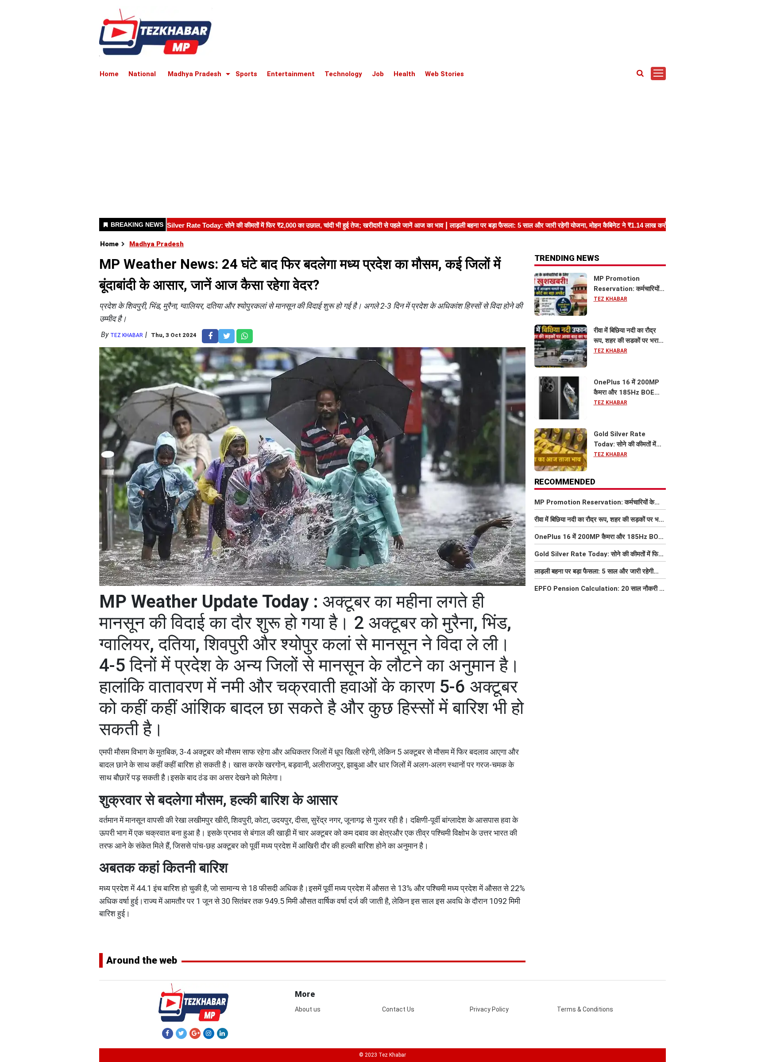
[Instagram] (208, 1033)
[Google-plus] (195, 1033)
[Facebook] (167, 1033)
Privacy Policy (489, 1009)
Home (109, 74)
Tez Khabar (126, 335)
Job (378, 74)
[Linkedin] (222, 1033)
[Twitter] (181, 1033)
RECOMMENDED (564, 481)
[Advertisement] (382, 147)
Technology (343, 74)
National (142, 74)
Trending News (566, 258)
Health (404, 74)
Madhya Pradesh (194, 74)
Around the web (141, 960)
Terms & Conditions (585, 1009)
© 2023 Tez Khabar (382, 1055)
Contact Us (398, 1009)
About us (308, 1009)
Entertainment (291, 74)
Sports (246, 74)
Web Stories (444, 74)
